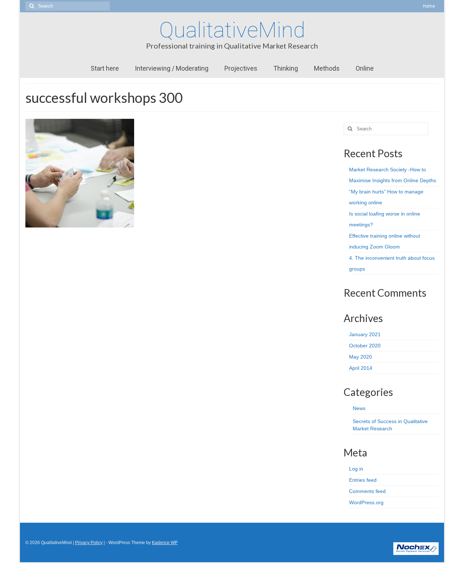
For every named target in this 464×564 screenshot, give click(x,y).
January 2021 (365, 334)
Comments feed (367, 491)
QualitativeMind (232, 30)
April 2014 (360, 368)
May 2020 (360, 357)
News (359, 408)
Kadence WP (165, 542)
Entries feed (363, 480)
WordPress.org (366, 502)
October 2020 (365, 345)
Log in (356, 469)
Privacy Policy (89, 542)
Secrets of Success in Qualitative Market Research (390, 424)
